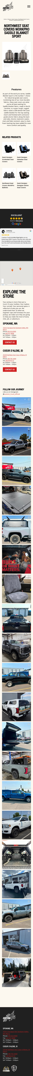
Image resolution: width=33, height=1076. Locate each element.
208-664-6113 (9, 360)
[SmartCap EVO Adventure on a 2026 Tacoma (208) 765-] (16, 441)
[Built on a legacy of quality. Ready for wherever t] (16, 559)
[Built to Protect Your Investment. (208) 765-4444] (16, 648)
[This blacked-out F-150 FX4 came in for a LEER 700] (16, 618)
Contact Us (10, 343)
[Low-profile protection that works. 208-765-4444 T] (16, 500)
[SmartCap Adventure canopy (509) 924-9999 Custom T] (16, 411)
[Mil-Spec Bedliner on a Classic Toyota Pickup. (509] (16, 677)
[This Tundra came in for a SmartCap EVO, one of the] (16, 766)
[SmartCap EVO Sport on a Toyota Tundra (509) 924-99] (16, 854)
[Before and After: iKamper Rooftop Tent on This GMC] (16, 884)
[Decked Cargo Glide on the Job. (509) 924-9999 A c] (16, 972)
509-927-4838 (9, 333)
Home (5, 19)
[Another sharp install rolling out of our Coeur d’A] (16, 707)
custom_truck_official (12, 394)
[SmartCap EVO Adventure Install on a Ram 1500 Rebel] (16, 470)
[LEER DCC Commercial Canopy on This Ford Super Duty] (16, 795)
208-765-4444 (11, 359)
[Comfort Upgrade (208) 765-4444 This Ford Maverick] (16, 588)
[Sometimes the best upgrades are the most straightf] (16, 913)
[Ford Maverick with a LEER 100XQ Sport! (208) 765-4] (16, 943)
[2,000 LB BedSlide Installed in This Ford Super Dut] (16, 736)
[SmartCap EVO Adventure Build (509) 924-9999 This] (16, 529)
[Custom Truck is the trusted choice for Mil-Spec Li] (16, 825)
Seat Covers (15, 19)
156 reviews (19, 221)
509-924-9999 (11, 331)
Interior (9, 19)
